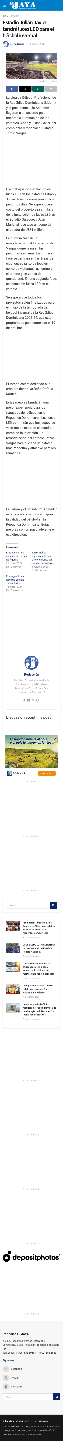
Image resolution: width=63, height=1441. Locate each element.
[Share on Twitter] (25, 89)
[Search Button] (53, 905)
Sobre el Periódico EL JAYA (16, 1421)
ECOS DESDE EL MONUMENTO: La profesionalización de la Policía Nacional (39, 948)
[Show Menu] (4, 5)
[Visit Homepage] (22, 5)
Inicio (5, 16)
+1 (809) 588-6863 (46, 1352)
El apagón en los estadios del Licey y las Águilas (16, 556)
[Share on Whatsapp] (38, 89)
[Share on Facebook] (12, 89)
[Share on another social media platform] (51, 89)
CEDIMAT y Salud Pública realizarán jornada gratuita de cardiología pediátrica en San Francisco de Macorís (39, 1009)
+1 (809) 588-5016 (24, 1352)
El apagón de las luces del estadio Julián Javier (15, 580)
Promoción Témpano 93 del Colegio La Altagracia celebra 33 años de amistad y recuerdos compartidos (39, 928)
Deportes (14, 16)
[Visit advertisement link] (31, 757)
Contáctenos (41, 1421)
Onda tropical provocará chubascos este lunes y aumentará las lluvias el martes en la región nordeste (38, 968)
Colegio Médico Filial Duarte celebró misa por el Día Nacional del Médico (38, 989)
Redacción (19, 44)
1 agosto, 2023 (37, 44)
